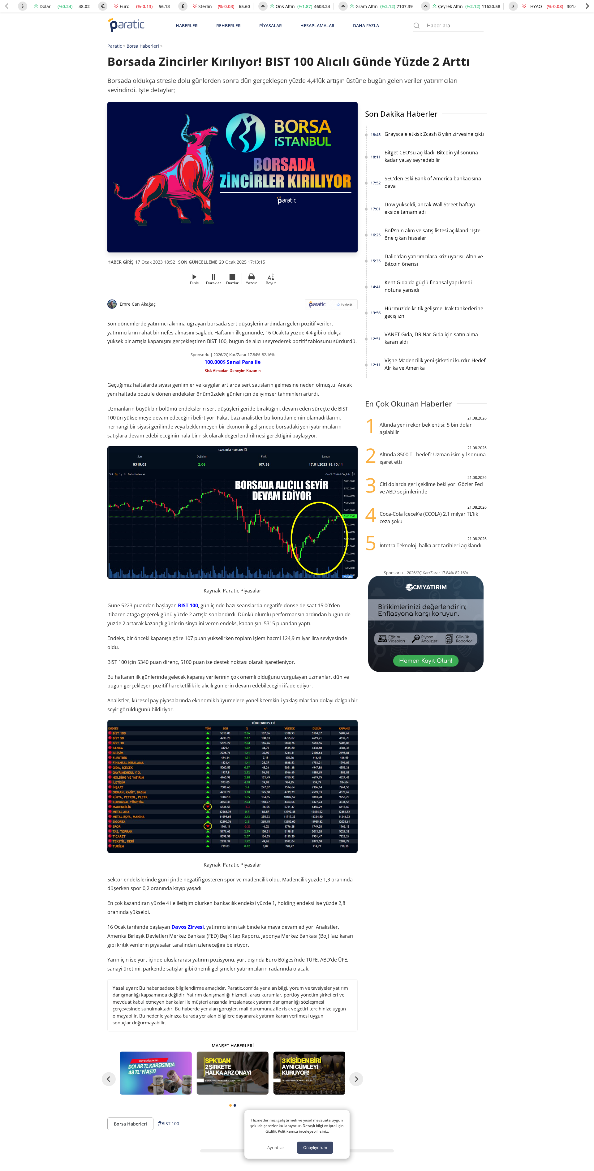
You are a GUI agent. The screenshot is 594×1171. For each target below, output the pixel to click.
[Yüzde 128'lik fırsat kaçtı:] (309, 1073)
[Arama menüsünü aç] (416, 25)
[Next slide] (587, 6)
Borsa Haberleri (143, 46)
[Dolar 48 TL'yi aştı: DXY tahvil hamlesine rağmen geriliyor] (156, 1073)
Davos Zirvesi (187, 926)
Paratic (114, 46)
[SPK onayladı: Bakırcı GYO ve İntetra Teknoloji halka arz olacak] (232, 1073)
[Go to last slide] (109, 1079)
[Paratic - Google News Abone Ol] (331, 306)
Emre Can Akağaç (138, 304)
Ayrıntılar (275, 1147)
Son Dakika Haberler (401, 114)
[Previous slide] (7, 6)
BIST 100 (188, 605)
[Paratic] (125, 25)
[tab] (230, 1105)
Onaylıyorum (315, 1147)
